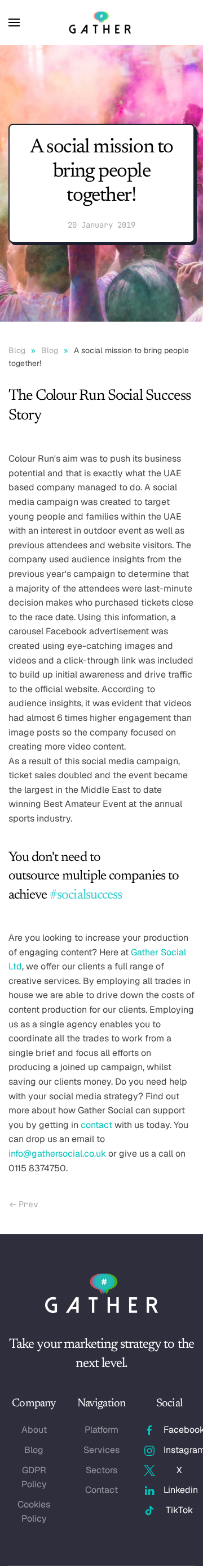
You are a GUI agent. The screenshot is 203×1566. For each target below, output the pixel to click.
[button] (14, 22)
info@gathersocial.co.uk (57, 1153)
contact (96, 1125)
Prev (28, 1204)
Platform (101, 1430)
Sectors (101, 1470)
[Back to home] (101, 22)
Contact (101, 1490)
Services (101, 1450)
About (34, 1430)
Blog (33, 1450)
